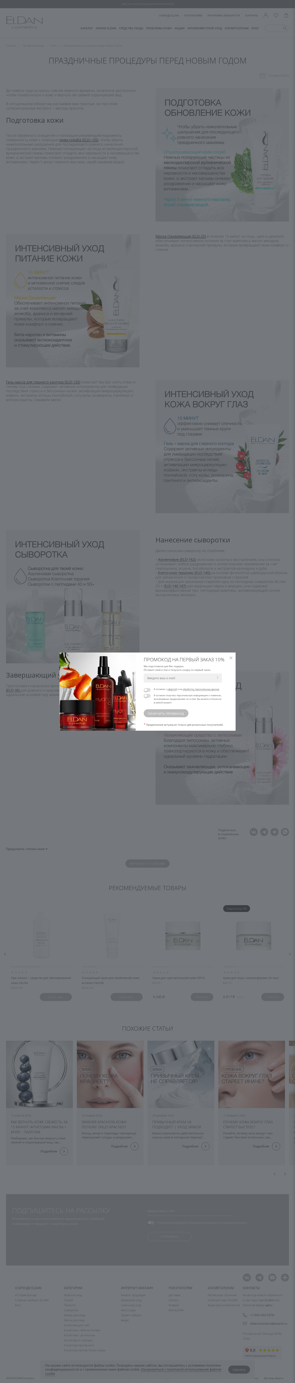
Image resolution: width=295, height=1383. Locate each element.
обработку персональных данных (201, 689)
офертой (172, 689)
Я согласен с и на (186, 689)
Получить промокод (166, 713)
